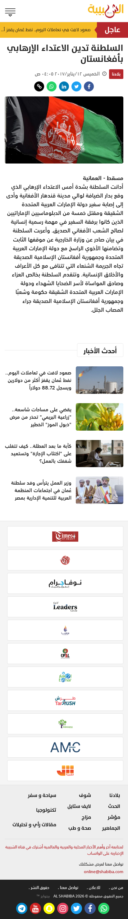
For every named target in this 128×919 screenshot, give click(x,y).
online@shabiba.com (103, 872)
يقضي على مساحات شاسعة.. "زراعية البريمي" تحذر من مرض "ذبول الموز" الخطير (40, 416)
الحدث (114, 806)
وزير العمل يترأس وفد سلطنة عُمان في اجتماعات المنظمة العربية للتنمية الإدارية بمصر (41, 490)
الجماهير (111, 828)
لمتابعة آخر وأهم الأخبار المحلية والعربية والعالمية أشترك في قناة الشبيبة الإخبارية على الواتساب (64, 850)
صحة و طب (79, 828)
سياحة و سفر (42, 795)
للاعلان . (93, 887)
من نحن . (116, 887)
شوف (85, 795)
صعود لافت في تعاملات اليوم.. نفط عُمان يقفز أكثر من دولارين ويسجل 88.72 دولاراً (45, 29)
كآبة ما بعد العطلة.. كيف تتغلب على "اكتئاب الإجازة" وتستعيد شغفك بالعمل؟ (38, 453)
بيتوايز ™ (43, 896)
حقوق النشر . (39, 887)
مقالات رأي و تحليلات (34, 825)
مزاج (86, 817)
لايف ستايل (79, 806)
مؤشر (113, 817)
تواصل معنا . (68, 887)
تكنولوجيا (46, 810)
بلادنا (116, 74)
